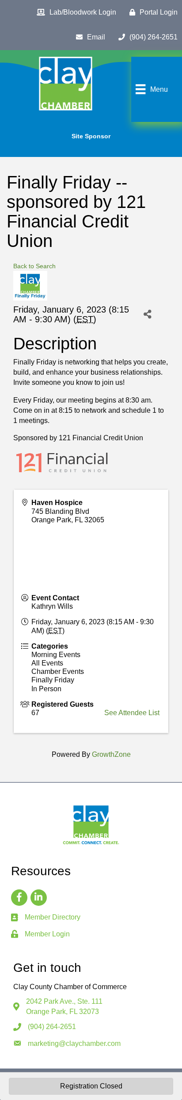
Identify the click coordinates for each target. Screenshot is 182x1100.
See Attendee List (131, 712)
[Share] (148, 314)
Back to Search (34, 266)
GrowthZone (111, 754)
